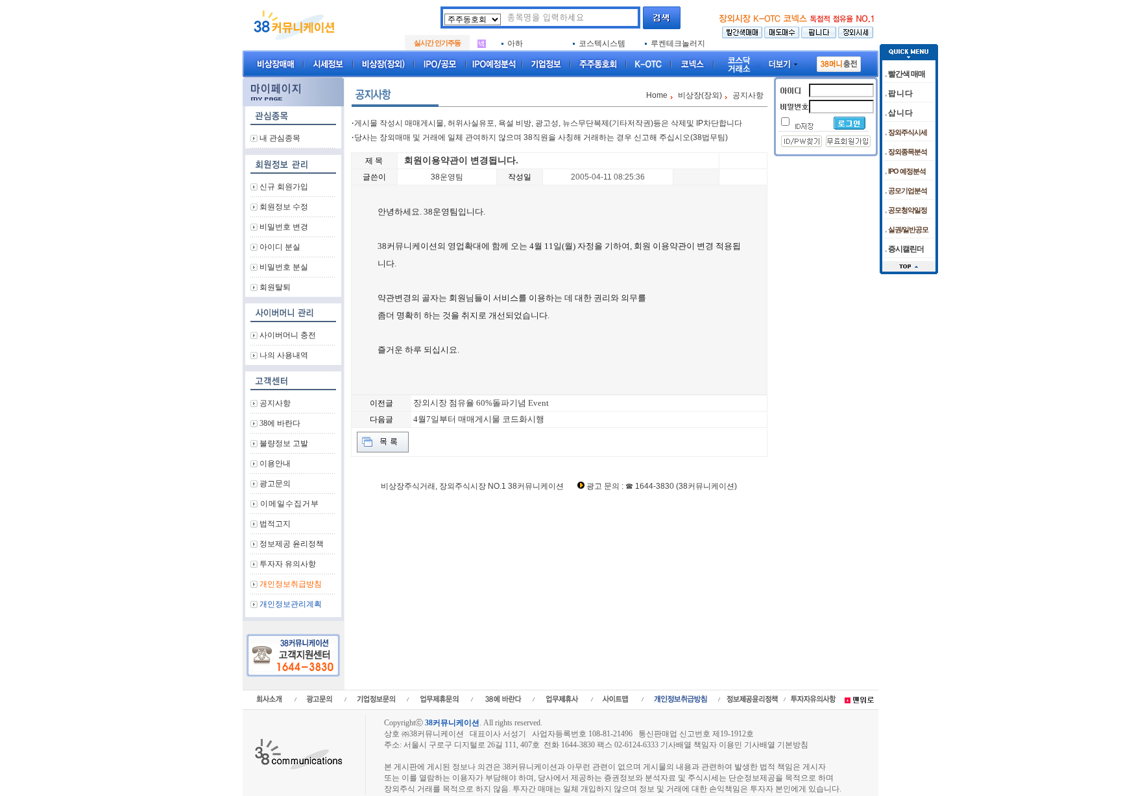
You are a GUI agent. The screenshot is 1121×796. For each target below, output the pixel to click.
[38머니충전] (839, 61)
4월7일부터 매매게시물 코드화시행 (478, 419)
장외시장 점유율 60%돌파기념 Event (481, 403)
